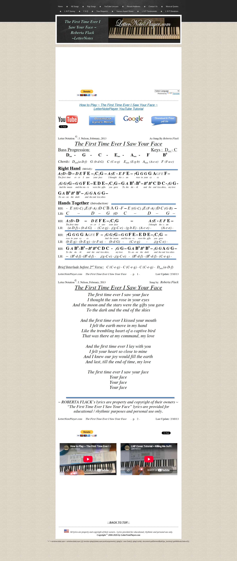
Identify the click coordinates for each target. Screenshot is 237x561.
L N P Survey (69, 11)
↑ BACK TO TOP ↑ (118, 522)
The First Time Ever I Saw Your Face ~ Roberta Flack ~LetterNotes (82, 30)
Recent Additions (133, 6)
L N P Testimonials (149, 11)
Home (60, 6)
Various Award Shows (125, 11)
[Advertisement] (118, 68)
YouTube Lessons (111, 6)
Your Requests (102, 11)
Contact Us (153, 6)
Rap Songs (91, 6)
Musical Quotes (172, 6)
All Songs (75, 6)
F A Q (86, 11)
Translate (176, 94)
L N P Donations (171, 11)
